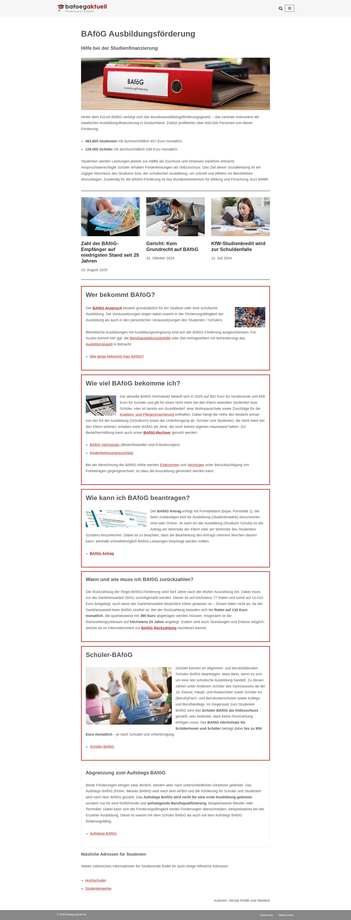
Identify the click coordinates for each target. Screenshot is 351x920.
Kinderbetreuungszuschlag (111, 453)
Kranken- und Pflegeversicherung (147, 414)
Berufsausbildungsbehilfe (150, 338)
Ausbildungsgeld (99, 344)
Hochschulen (95, 880)
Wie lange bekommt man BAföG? (117, 356)
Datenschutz (286, 915)
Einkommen (169, 465)
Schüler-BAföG (102, 747)
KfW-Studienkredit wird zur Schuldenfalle (238, 246)
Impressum (266, 915)
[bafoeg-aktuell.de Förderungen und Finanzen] (82, 8)
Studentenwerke (98, 888)
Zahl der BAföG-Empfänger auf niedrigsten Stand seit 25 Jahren (110, 252)
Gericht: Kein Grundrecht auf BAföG (172, 246)
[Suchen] (281, 8)
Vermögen (195, 465)
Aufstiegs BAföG (103, 833)
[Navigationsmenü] (289, 8)
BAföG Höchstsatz (105, 445)
